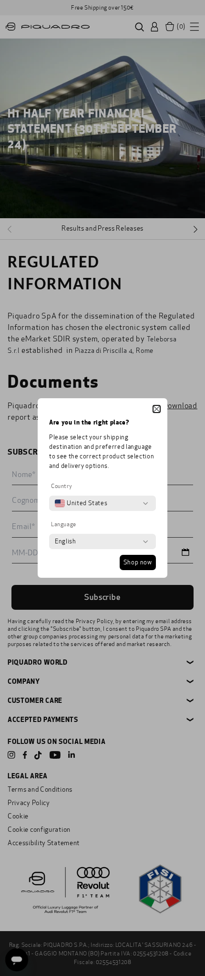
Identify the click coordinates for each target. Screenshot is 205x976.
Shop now (137, 562)
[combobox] (81, 503)
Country (61, 486)
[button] (156, 409)
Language (63, 524)
